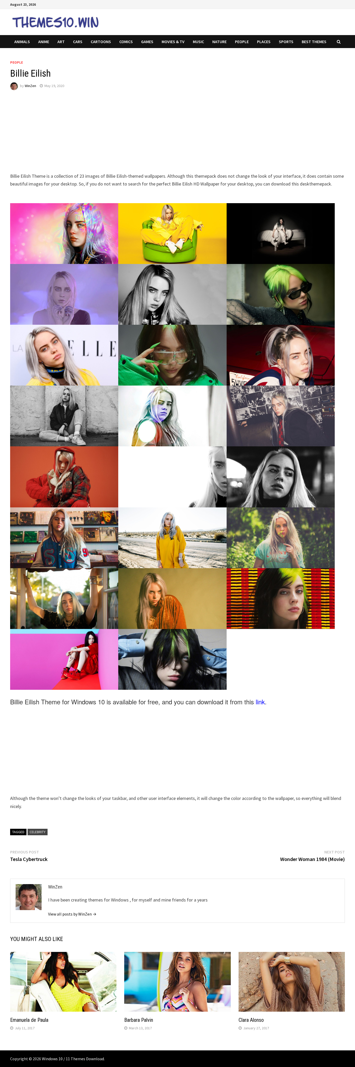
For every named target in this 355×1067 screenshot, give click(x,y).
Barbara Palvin (138, 1020)
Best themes (314, 41)
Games (147, 41)
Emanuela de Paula (29, 1020)
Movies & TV (173, 41)
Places (264, 41)
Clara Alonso (251, 1020)
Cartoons (101, 41)
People (242, 41)
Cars (77, 41)
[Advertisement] (166, 136)
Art (61, 41)
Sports (286, 41)
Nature (219, 41)
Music (198, 41)
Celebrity (37, 832)
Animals (22, 41)
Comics (126, 41)
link (260, 701)
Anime (43, 41)
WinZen (30, 85)
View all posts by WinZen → (72, 914)
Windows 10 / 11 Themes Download (73, 1058)
